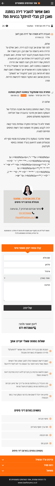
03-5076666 (25, 213)
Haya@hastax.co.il (25, 217)
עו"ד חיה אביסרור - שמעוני (39, 25)
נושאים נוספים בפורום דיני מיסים (27, 450)
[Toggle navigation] (52, 3)
